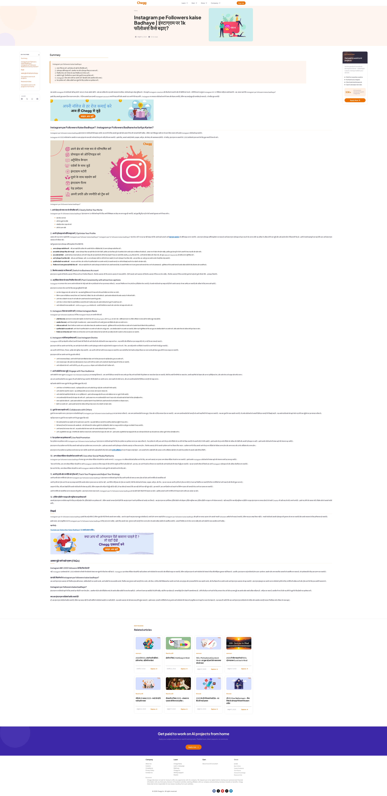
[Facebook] (214, 791)
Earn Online (237, 766)
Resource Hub (238, 775)
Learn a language (179, 766)
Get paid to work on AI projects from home (28, 85)
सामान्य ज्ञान (138, 653)
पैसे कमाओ (198, 694)
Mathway (176, 768)
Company (149, 759)
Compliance (149, 768)
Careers (148, 766)
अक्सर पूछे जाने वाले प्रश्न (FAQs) (29, 73)
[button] (39, 54)
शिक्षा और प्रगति (169, 653)
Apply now (192, 747)
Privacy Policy (150, 770)
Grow (236, 759)
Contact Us (149, 772)
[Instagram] (226, 791)
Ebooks (176, 775)
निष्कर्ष (22, 70)
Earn (204, 759)
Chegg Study (178, 764)
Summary (24, 58)
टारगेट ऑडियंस (116, 450)
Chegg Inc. (177, 770)
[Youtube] (222, 791)
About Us (148, 764)
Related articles (26, 81)
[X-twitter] (218, 791)
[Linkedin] (231, 791)
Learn (176, 759)
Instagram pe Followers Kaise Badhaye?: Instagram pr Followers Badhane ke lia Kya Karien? (29, 64)
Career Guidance (239, 768)
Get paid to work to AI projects (28, 77)
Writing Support (178, 772)
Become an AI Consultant (210, 764)
